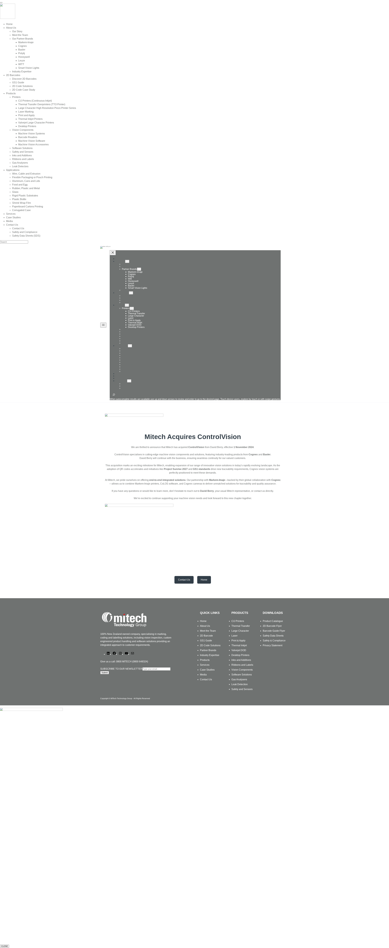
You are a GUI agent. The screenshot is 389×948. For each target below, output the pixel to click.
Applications (122, 345)
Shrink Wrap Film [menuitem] (21, 203)
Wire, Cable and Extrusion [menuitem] (26, 173)
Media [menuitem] (9, 221)
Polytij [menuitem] (21, 53)
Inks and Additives (241, 660)
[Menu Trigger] (1, 2)
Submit (105, 672)
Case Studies (207, 669)
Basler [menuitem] (21, 49)
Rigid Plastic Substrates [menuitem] (25, 195)
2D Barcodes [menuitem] (13, 75)
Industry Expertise (209, 655)
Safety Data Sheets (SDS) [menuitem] (26, 235)
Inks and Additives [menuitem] (22, 155)
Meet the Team (208, 631)
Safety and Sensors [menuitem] (22, 152)
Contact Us (121, 380)
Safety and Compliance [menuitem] (24, 232)
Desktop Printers (240, 655)
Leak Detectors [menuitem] (20, 166)
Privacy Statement (272, 645)
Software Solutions (241, 674)
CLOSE (4, 946)
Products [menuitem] (11, 93)
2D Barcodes (122, 292)
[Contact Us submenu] (129, 380)
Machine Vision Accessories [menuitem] (33, 144)
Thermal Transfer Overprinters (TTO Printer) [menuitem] (41, 104)
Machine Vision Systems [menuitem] (31, 133)
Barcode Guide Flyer (274, 631)
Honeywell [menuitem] (24, 57)
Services (204, 665)
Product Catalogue (273, 621)
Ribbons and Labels (242, 665)
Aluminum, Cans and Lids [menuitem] (26, 181)
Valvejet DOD (238, 650)
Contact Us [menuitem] (12, 224)
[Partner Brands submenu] (139, 269)
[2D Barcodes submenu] (131, 292)
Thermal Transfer (240, 626)
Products (120, 305)
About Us (120, 261)
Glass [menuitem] (15, 192)
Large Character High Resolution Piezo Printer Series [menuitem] (47, 108)
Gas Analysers (239, 679)
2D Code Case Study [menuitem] (23, 89)
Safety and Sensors (242, 689)
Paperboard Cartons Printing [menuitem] (27, 206)
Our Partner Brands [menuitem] (22, 38)
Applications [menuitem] (12, 170)
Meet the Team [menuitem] (20, 35)
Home (119, 258)
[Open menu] (103, 325)
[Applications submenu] (130, 345)
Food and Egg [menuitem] (20, 184)
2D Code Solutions (210, 645)
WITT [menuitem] (21, 64)
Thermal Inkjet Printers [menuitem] (30, 119)
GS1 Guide (206, 640)
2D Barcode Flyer (272, 626)
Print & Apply (238, 640)
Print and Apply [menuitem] (26, 115)
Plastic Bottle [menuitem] (19, 199)
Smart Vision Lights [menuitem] (28, 68)
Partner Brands (129, 269)
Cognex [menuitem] (22, 46)
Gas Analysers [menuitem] (20, 162)
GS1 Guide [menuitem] (18, 82)
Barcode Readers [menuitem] (27, 137)
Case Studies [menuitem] (13, 217)
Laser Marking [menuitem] (26, 111)
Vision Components (242, 669)
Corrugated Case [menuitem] (21, 210)
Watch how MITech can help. (16, 940)
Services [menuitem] (10, 214)
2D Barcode (206, 635)
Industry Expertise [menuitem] (21, 71)
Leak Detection (239, 684)
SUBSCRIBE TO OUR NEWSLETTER (121, 669)
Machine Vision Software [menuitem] (31, 141)
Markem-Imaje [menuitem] (26, 42)
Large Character (240, 631)
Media (203, 674)
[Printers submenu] (132, 308)
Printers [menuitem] (16, 97)
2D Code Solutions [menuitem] (22, 86)
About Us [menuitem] (11, 27)
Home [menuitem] (9, 24)
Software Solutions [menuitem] (22, 148)
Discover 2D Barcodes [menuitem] (24, 79)
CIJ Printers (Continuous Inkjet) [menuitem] (35, 100)
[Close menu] (113, 252)
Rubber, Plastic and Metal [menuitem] (26, 188)
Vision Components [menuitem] (22, 130)
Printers (126, 308)
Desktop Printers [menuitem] (27, 126)
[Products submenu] (127, 305)
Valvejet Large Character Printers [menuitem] (36, 122)
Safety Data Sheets (273, 635)
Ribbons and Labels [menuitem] (23, 159)
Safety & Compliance (274, 640)
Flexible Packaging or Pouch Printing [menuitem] (32, 177)
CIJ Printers (237, 621)
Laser (234, 635)
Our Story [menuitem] (17, 31)
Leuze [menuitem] (21, 60)
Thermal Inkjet (239, 645)
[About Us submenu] (127, 261)
